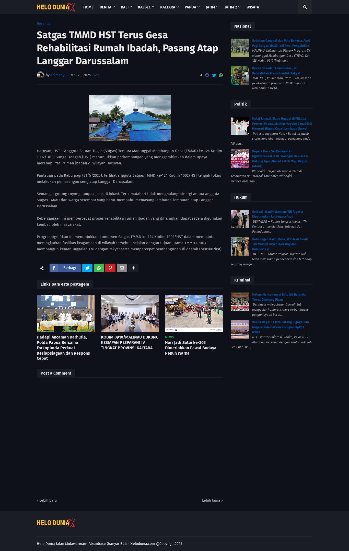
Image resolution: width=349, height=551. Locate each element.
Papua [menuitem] (190, 7)
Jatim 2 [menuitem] (231, 7)
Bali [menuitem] (125, 7)
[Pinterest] (110, 268)
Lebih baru (48, 500)
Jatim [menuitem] (210, 7)
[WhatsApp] (221, 75)
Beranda (44, 24)
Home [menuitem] (88, 7)
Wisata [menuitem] (253, 7)
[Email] (122, 268)
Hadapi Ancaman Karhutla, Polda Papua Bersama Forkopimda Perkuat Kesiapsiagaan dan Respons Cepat (63, 348)
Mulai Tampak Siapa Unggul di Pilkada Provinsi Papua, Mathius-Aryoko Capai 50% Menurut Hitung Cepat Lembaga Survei (282, 123)
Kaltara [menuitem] (167, 7)
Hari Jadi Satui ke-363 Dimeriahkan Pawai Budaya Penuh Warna (190, 348)
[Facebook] (207, 75)
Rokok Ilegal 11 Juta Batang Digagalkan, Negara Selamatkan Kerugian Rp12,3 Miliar (281, 327)
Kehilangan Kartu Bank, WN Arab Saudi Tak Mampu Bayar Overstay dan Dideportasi (280, 244)
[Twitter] (214, 75)
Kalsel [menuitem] (144, 7)
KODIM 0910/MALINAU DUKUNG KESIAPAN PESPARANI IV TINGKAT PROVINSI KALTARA (129, 342)
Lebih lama (211, 500)
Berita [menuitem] (105, 7)
